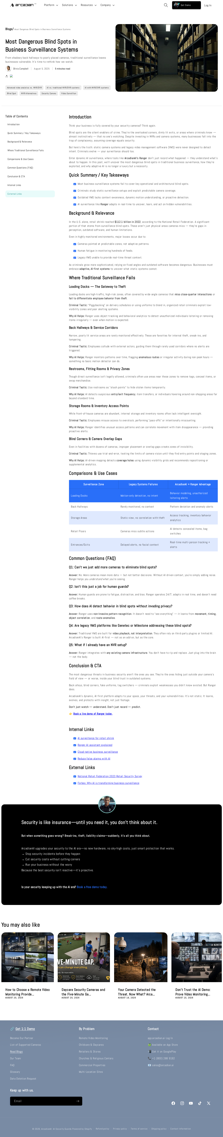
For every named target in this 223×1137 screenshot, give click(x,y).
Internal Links (14, 185)
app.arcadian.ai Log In (160, 1038)
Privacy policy (120, 1128)
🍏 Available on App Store (163, 1045)
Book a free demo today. (92, 887)
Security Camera (49, 93)
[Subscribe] (77, 1101)
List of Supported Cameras (25, 1045)
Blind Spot (11, 93)
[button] (51, 5)
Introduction (13, 124)
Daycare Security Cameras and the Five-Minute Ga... (83, 992)
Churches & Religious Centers (96, 1058)
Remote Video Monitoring (93, 1038)
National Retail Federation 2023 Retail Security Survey (110, 776)
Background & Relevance (19, 141)
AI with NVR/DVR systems (97, 87)
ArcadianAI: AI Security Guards (56, 1129)
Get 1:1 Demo (25, 1029)
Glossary (15, 1072)
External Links (14, 193)
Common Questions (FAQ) (20, 167)
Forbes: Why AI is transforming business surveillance (108, 783)
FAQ (12, 1065)
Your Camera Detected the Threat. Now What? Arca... (137, 992)
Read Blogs (16, 1051)
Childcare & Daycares (91, 1045)
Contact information (180, 1128)
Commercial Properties (92, 1065)
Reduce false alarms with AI (94, 758)
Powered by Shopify (82, 1129)
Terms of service (139, 1128)
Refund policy (102, 1128)
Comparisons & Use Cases (20, 159)
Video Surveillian (68, 93)
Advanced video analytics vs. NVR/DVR (24, 87)
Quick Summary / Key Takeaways (24, 133)
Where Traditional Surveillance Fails (25, 150)
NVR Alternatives (28, 93)
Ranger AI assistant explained (95, 745)
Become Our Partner (21, 1038)
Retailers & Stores (90, 1051)
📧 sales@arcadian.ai (161, 1065)
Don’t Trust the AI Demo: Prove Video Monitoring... (192, 992)
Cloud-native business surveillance (98, 752)
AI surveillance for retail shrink (96, 738)
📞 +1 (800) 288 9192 (161, 1058)
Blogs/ (10, 29)
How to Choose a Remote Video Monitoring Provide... (27, 992)
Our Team (15, 1058)
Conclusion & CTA (16, 176)
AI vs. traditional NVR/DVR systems (63, 87)
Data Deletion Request (23, 1078)
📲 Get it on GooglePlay (162, 1051)
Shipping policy (159, 1128)
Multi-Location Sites (91, 1072)
